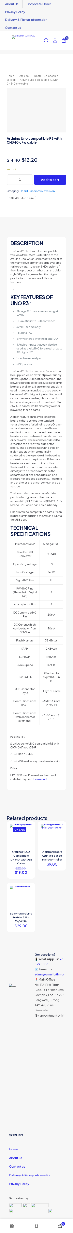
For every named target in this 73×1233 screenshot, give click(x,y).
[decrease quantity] (11, 179)
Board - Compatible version (37, 191)
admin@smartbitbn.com (51, 974)
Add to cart (50, 179)
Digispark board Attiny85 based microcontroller (52, 855)
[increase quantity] (28, 179)
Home (10, 75)
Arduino (24, 75)
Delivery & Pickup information (30, 1175)
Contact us (17, 1166)
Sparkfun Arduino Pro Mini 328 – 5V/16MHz (21, 917)
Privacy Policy (19, 1184)
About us (15, 1158)
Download (40, 779)
